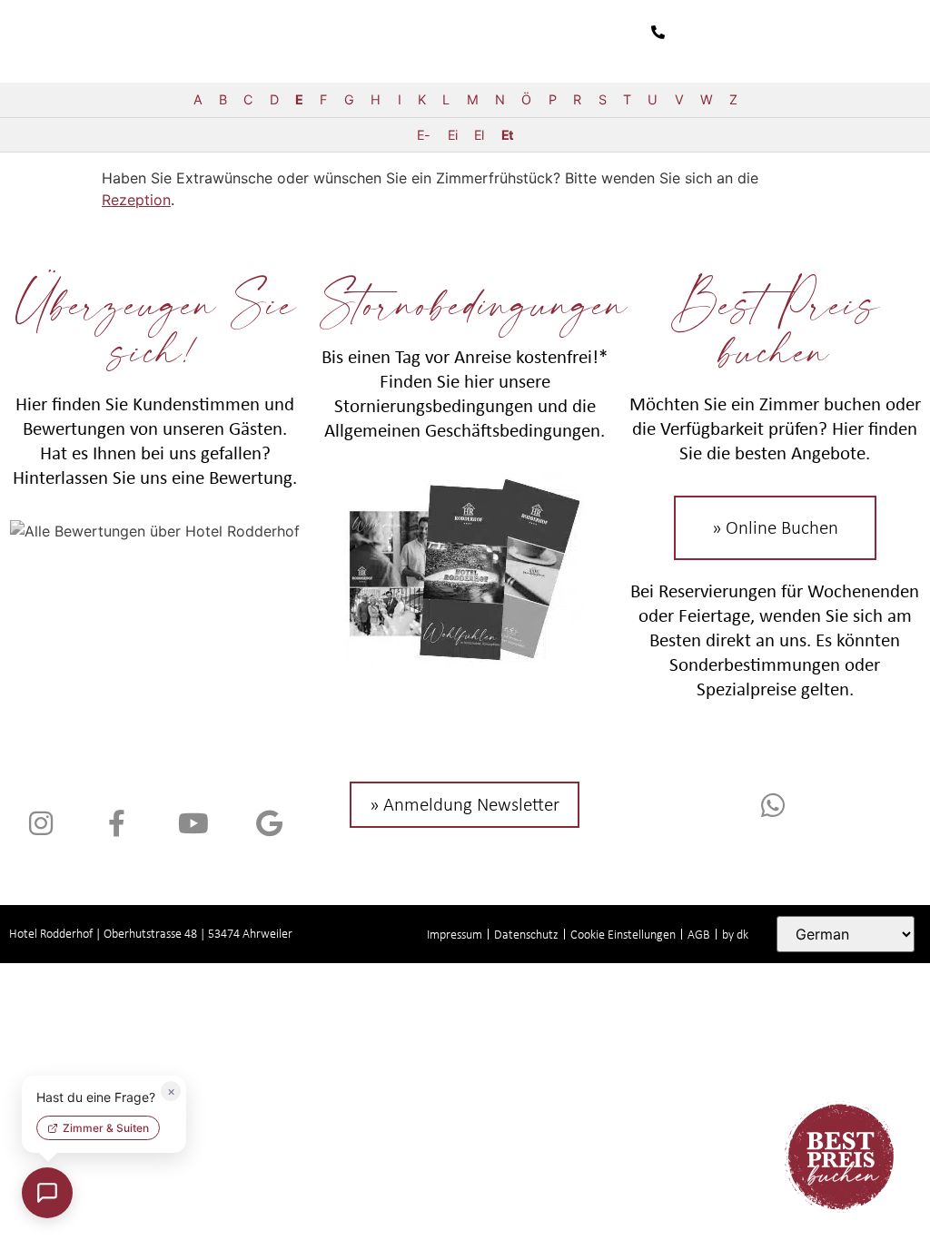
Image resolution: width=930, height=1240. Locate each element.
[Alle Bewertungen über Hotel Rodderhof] (155, 531)
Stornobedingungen (473, 302)
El (478, 135)
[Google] (269, 823)
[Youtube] (193, 823)
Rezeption (136, 200)
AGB (699, 934)
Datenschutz (526, 934)
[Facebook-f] (117, 823)
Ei (452, 135)
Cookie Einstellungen (623, 934)
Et (507, 135)
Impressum (454, 934)
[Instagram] (41, 823)
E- (423, 135)
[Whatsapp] (775, 805)
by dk (735, 934)
